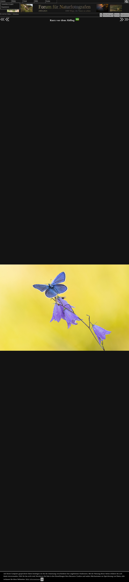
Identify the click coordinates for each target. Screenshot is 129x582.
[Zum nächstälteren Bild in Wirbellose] (121, 19)
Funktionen (125, 15)
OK (42, 579)
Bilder (9, 14)
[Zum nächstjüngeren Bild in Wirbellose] (7, 19)
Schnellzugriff (108, 15)
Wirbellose (16, 14)
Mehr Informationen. (33, 579)
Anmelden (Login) (7, 4)
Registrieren (5, 7)
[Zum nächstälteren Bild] (126, 19)
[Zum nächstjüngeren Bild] (2, 19)
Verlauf (117, 15)
